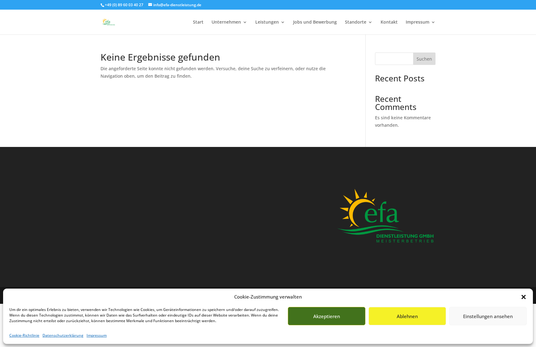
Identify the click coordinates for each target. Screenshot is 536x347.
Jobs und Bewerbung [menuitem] (315, 22)
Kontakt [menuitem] (389, 22)
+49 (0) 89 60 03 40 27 (124, 4)
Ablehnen (407, 316)
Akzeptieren (326, 316)
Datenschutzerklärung (62, 335)
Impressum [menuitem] (417, 22)
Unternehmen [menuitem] (226, 22)
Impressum (97, 335)
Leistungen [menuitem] (267, 22)
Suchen (424, 59)
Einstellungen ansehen (488, 316)
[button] (523, 297)
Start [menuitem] (198, 22)
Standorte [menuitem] (355, 22)
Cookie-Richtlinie (24, 335)
